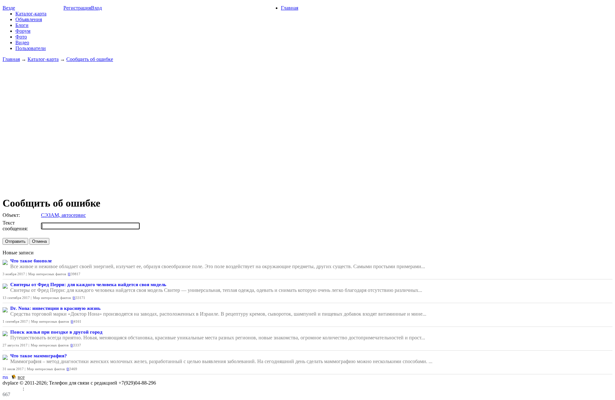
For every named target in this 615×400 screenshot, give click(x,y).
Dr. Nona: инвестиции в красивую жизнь (55, 308)
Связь (31, 388)
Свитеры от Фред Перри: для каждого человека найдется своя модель (88, 284)
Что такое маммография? (38, 355)
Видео (22, 42)
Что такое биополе (31, 260)
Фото (21, 36)
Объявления (28, 19)
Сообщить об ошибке (89, 59)
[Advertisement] (307, 126)
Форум (22, 31)
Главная (289, 8)
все (21, 377)
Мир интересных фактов (47, 274)
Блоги (22, 25)
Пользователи (30, 48)
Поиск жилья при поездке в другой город (56, 332)
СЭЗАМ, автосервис (63, 215)
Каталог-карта (30, 13)
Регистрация (77, 8)
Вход (96, 8)
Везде (9, 8)
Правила (13, 388)
